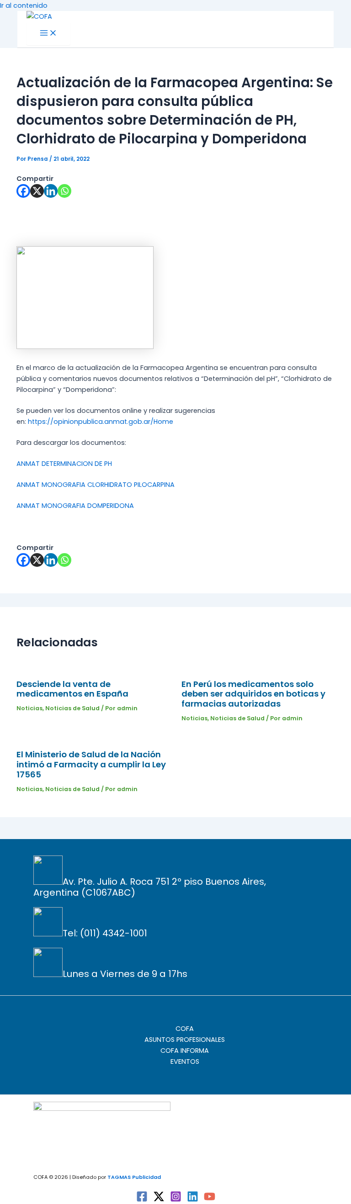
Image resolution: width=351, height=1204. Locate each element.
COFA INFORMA (184, 1050)
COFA (185, 1028)
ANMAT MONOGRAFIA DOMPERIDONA (75, 505)
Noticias (29, 708)
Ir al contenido (24, 5)
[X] (37, 191)
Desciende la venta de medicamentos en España (72, 689)
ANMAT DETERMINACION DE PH (64, 463)
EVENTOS (184, 1061)
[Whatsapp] (64, 191)
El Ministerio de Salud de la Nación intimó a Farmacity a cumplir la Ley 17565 (91, 764)
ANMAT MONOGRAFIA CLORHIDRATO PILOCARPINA (95, 484)
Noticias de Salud (72, 708)
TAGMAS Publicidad (134, 1177)
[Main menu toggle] (48, 33)
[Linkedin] (51, 191)
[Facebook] (23, 191)
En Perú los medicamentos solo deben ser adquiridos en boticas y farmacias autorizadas (253, 694)
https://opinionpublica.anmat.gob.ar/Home (100, 421)
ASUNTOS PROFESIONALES (184, 1039)
